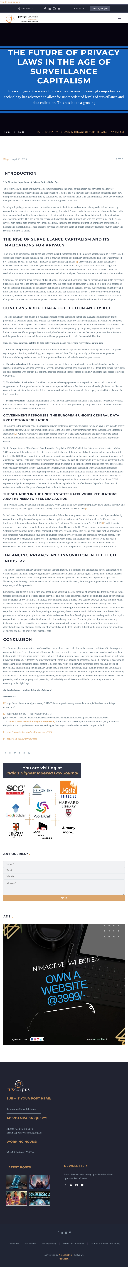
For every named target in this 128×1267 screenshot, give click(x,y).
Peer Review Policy (79, 128)
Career (72, 70)
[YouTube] (59, 8)
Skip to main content (10, 2)
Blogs (72, 43)
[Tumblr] (19, 753)
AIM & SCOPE (77, 125)
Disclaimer (30, 1244)
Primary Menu (119, 19)
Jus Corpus (64, 1258)
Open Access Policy (79, 105)
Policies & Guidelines (80, 86)
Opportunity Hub (77, 62)
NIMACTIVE (65, 1255)
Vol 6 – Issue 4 (76, 58)
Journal (73, 50)
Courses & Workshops (80, 74)
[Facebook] (45, 8)
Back (72, 39)
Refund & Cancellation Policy (105, 1244)
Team (72, 31)
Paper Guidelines (77, 117)
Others (72, 82)
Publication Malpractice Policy (84, 113)
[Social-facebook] (65, 1185)
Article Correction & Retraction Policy (88, 121)
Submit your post (100, 8)
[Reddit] (28, 753)
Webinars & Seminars (80, 78)
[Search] (95, 133)
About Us (74, 27)
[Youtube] (82, 1185)
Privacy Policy (49, 1244)
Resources (74, 35)
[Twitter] (10, 753)
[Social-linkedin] (71, 1185)
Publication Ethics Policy (81, 109)
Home (72, 23)
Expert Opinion (77, 47)
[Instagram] (54, 8)
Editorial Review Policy (81, 101)
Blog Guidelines (77, 93)
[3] (86, 508)
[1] (76, 261)
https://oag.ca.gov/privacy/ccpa (22, 738)
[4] (102, 523)
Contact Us (79, 8)
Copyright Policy (77, 97)
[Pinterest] (14, 753)
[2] (15, 433)
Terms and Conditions (73, 1244)
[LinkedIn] (49, 8)
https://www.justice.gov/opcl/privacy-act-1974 (29, 732)
